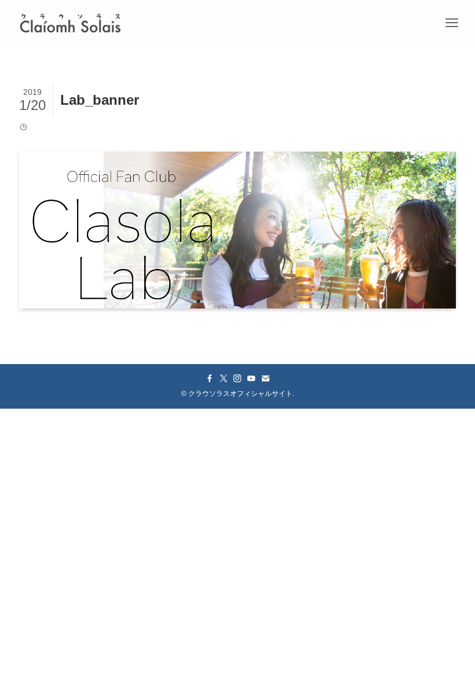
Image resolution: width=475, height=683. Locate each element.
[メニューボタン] (452, 23)
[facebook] (209, 378)
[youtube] (251, 378)
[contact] (265, 378)
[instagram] (237, 378)
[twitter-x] (223, 378)
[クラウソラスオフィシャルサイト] (70, 23)
